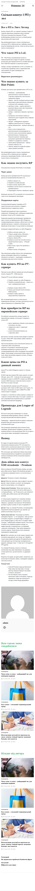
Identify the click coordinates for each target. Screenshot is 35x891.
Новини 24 (17, 5)
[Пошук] (33, 6)
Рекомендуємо (4, 11)
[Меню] (2, 6)
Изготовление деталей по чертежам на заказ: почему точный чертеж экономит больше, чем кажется (16, 737)
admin (11, 23)
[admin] (17, 603)
